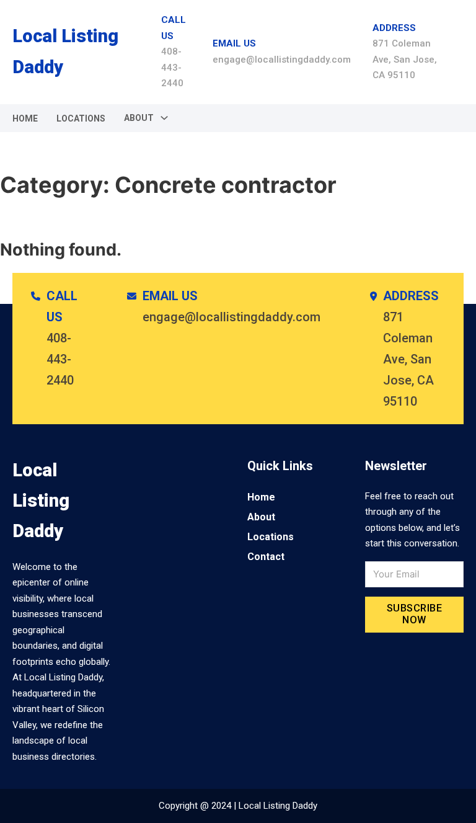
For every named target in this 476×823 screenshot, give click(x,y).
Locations (80, 118)
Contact (265, 557)
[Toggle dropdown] (164, 117)
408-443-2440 (172, 67)
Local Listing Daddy (65, 51)
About (261, 517)
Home (25, 118)
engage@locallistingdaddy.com (282, 59)
